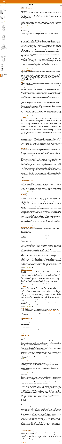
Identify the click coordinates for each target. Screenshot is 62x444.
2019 (1, 64)
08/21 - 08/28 (3, 34)
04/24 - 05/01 (3, 43)
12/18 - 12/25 (3, 25)
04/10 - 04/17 (3, 44)
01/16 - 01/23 (3, 61)
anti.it (4, 1)
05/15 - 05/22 (3, 41)
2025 (1, 22)
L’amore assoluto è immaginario (26, 70)
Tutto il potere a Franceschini (26, 27)
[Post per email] (32, 25)
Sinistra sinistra (1, 17)
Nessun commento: (30, 25)
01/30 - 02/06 (3, 60)
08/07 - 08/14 (3, 35)
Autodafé (1, 8)
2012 (1, 68)
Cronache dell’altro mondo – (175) (26, 8)
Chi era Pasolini (23, 286)
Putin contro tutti (24, 148)
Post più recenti (23, 441)
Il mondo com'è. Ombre (2, 10)
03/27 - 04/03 (3, 45)
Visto (0, 19)
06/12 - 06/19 (3, 39)
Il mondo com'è (24, 18)
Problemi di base (24, 333)
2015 (1, 66)
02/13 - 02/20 (3, 59)
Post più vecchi (60, 441)
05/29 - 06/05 (3, 40)
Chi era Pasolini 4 (24, 117)
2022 (1, 24)
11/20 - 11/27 (3, 27)
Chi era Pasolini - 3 (24, 157)
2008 (1, 70)
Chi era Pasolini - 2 (24, 194)
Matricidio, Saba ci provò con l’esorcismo (28, 227)
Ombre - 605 (23, 82)
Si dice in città (24, 358)
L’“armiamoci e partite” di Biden (26, 270)
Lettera (1, 12)
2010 (1, 69)
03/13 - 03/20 (3, 46)
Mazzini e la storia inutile (25, 335)
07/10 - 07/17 (3, 37)
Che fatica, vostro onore (25, 308)
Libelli (1, 14)
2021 (1, 63)
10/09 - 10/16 (3, 30)
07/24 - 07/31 (3, 36)
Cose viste (1, 9)
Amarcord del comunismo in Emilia (27, 180)
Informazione (27, 18)
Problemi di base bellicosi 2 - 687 (26, 318)
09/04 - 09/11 (3, 33)
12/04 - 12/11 (3, 26)
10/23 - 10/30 (3, 29)
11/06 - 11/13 (3, 28)
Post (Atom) (24, 442)
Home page (41, 441)
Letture (23, 80)
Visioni (1, 18)
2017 (1, 65)
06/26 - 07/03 (3, 38)
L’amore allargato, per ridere (25, 360)
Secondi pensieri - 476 (3, 57)
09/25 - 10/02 (3, 31)
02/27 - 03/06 (3, 58)
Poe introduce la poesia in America (27, 430)
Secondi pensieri (24, 428)
